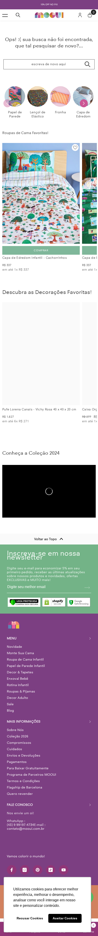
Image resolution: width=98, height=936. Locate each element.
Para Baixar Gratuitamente (28, 772)
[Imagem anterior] (9, 197)
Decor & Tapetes (20, 676)
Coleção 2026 (17, 740)
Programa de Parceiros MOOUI (31, 778)
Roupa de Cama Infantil (25, 663)
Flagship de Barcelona (24, 791)
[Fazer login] (80, 19)
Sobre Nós (15, 734)
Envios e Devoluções (23, 759)
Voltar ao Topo (45, 543)
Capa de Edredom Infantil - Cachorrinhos (34, 262)
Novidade (14, 650)
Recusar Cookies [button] (30, 918)
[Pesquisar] (18, 19)
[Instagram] (24, 874)
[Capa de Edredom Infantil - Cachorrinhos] (41, 197)
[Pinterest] (37, 874)
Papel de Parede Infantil (26, 670)
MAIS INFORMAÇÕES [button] (23, 725)
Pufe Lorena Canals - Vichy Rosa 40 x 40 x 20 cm (39, 413)
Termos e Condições (23, 785)
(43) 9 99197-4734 (20, 829)
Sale (10, 708)
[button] (84, 107)
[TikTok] (50, 874)
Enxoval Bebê (17, 682)
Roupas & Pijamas (21, 695)
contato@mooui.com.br (25, 832)
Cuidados (14, 753)
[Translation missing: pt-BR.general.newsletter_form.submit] (87, 591)
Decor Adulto (17, 702)
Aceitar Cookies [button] (65, 918)
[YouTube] (63, 874)
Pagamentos (17, 766)
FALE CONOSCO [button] (20, 808)
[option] (50, 6)
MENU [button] (11, 642)
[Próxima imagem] (72, 197)
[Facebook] (11, 874)
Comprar (41, 254)
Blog (10, 714)
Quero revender (20, 798)
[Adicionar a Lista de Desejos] (75, 151)
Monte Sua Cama (20, 657)
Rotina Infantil (18, 689)
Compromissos (19, 746)
